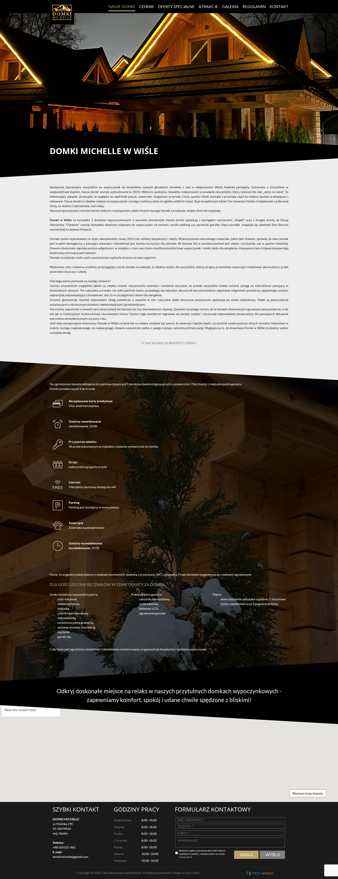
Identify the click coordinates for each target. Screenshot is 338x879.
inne (196, 873)
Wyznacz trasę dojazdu (307, 793)
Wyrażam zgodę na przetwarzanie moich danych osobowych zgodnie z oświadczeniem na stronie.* (202, 853)
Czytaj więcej (185, 857)
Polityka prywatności (157, 873)
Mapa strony (182, 873)
